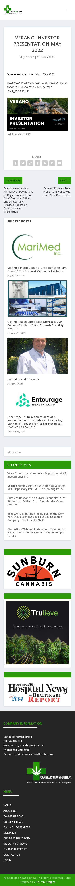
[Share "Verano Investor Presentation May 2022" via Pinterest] (44, 163)
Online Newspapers (16, 827)
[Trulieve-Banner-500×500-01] (38, 663)
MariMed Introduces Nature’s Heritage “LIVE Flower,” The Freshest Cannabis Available (37, 269)
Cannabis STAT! (46, 57)
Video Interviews (15, 843)
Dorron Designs (45, 882)
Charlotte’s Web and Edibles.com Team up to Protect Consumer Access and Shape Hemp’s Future (36, 532)
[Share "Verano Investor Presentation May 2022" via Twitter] (23, 163)
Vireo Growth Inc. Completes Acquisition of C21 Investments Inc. (37, 475)
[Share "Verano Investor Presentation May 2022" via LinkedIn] (52, 163)
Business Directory (16, 838)
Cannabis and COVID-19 (23, 379)
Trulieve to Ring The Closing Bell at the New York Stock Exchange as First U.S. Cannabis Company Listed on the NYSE (35, 517)
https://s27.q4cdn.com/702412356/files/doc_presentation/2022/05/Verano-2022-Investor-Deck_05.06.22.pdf (37, 87)
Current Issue (13, 821)
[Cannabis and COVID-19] (37, 356)
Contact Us (11, 854)
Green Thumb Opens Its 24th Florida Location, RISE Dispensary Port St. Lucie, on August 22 (36, 487)
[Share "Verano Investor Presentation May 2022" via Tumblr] (37, 163)
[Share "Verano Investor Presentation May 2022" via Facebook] (15, 163)
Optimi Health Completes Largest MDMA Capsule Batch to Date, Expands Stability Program (35, 325)
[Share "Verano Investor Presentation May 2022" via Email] (59, 163)
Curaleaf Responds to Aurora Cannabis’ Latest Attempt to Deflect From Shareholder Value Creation (37, 501)
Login (7, 859)
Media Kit (9, 832)
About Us (9, 810)
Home (7, 805)
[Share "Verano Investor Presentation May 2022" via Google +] (30, 163)
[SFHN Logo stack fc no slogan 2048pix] (38, 702)
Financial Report (15, 848)
